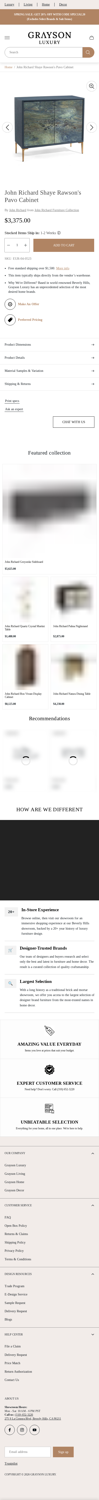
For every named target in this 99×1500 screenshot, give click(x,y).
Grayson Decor (14, 1190)
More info (62, 268)
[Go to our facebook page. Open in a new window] (10, 1430)
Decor (63, 4)
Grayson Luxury (15, 1165)
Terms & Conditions (18, 1259)
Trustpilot (11, 1463)
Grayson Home (14, 1182)
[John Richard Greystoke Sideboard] (49, 511)
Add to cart (64, 245)
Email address (18, 1452)
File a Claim (13, 1346)
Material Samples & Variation (24, 371)
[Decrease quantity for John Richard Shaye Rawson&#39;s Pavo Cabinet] (8, 245)
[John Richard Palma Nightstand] (73, 599)
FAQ (8, 1217)
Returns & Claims (16, 1234)
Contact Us (12, 1380)
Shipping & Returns (18, 384)
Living (28, 4)
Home (46, 4)
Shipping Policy (15, 1242)
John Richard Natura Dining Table (71, 693)
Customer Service (18, 1205)
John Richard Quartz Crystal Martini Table (25, 628)
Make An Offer (28, 304)
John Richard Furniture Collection (57, 210)
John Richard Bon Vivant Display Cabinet (23, 695)
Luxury (9, 4)
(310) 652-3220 (24, 1414)
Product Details (15, 357)
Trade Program (14, 1286)
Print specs (12, 401)
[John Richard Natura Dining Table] (73, 667)
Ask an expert (14, 409)
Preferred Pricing (30, 320)
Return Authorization (18, 1371)
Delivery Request (16, 1311)
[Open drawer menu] (7, 38)
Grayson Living (15, 1174)
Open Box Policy (16, 1225)
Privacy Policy (14, 1250)
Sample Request (15, 1303)
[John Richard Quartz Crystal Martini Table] (25, 599)
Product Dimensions (18, 344)
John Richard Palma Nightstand (70, 626)
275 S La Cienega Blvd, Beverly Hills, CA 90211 (33, 1418)
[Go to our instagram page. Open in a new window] (22, 1430)
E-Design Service (16, 1294)
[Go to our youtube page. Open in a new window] (34, 1430)
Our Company (15, 1153)
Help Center (14, 1334)
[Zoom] (92, 86)
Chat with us (73, 422)
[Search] (88, 52)
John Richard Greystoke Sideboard (24, 562)
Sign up (63, 1452)
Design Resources (18, 1274)
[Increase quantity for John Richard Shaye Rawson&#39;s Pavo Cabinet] (25, 245)
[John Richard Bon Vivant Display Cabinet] (25, 667)
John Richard (17, 210)
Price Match (12, 1363)
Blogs (8, 1319)
